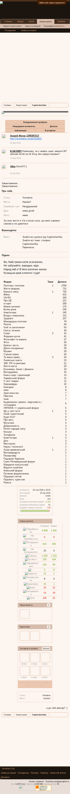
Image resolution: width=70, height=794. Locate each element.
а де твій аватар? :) (56, 708)
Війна (7, 294)
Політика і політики (14, 285)
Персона (8, 396)
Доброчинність (11, 426)
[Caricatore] (24, 657)
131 (64, 315)
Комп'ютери (10, 312)
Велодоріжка (11, 372)
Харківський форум (14, 378)
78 (65, 321)
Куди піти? (9, 417)
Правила (61, 21)
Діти (6, 440)
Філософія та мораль (15, 339)
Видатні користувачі (12, 26)
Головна (8, 21)
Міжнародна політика (15, 321)
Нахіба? (46, 698)
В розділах (50, 130)
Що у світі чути (12, 411)
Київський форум (13, 470)
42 (65, 333)
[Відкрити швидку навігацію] (66, 105)
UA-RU (7, 297)
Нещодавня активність (24, 126)
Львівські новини (28, 30)
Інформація (20, 130)
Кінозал (8, 431)
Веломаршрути (12, 452)
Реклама (61, 26)
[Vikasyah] (45, 657)
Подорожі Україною (14, 458)
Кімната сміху (11, 291)
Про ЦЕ (8, 300)
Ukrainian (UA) (8, 768)
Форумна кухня (12, 336)
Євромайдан (10, 384)
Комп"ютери (10, 437)
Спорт (7, 333)
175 (64, 306)
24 (65, 357)
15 (65, 372)
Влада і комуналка (14, 315)
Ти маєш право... (13, 357)
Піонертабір (10, 455)
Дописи (53, 126)
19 (65, 369)
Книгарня (8, 387)
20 (65, 366)
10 (65, 384)
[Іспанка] (24, 614)
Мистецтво (9, 443)
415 (64, 294)
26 (65, 354)
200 (64, 303)
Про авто (8, 419)
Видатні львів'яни (13, 467)
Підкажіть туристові (14, 479)
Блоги (31, 21)
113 (48, 499)
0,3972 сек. (20, 784)
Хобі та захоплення (14, 327)
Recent (46, 648)
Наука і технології (13, 446)
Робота (7, 482)
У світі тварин (11, 381)
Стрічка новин (11, 354)
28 (65, 351)
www (6, 390)
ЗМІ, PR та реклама (14, 363)
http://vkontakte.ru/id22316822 (26, 138)
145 (64, 312)
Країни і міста (11, 345)
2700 (63, 285)
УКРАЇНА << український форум (21, 408)
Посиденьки (10, 30)
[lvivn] (45, 671)
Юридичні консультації (16, 464)
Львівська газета (13, 360)
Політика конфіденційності (57, 781)
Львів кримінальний (14, 449)
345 (64, 297)
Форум (20, 21)
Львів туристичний (14, 414)
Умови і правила (36, 781)
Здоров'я (8, 318)
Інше (6, 399)
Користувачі (46, 21)
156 (64, 309)
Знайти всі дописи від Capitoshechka (42, 237)
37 (65, 339)
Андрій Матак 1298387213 (24, 135)
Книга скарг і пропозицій (17, 375)
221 (64, 300)
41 (65, 336)
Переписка (28, 247)
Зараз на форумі (32, 26)
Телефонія (9, 435)
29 (65, 345)
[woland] (35, 636)
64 (65, 324)
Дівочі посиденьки (13, 348)
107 (64, 318)
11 (65, 378)
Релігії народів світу (14, 428)
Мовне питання (12, 306)
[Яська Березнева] (35, 671)
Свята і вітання (12, 330)
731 (64, 288)
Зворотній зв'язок (58, 773)
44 (65, 330)
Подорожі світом (13, 476)
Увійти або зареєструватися (52, 3)
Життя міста (10, 366)
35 (65, 342)
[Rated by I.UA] (27, 790)
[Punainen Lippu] (24, 671)
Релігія (7, 324)
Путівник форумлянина (16, 473)
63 (65, 327)
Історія (7, 303)
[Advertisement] (35, 65)
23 (65, 360)
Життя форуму (12, 288)
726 (64, 291)
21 (65, 363)
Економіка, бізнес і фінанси (18, 369)
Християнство (11, 393)
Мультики (9, 422)
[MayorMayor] (35, 657)
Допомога (5, 777)
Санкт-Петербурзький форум (19, 461)
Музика (7, 351)
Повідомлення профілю (35, 122)
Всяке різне (10, 309)
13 (65, 375)
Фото (6, 342)
